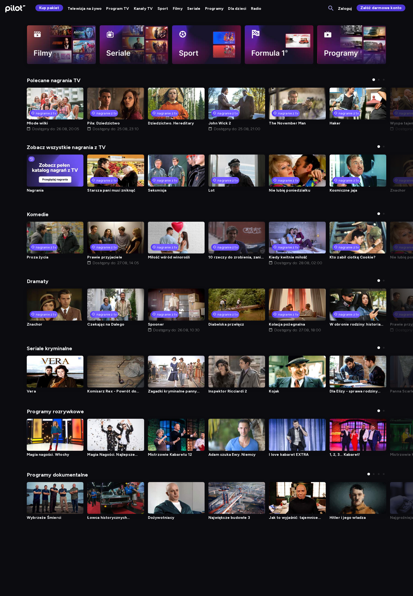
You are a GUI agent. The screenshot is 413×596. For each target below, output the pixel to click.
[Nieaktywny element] (61, 44)
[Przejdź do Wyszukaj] (331, 8)
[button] (373, 79)
